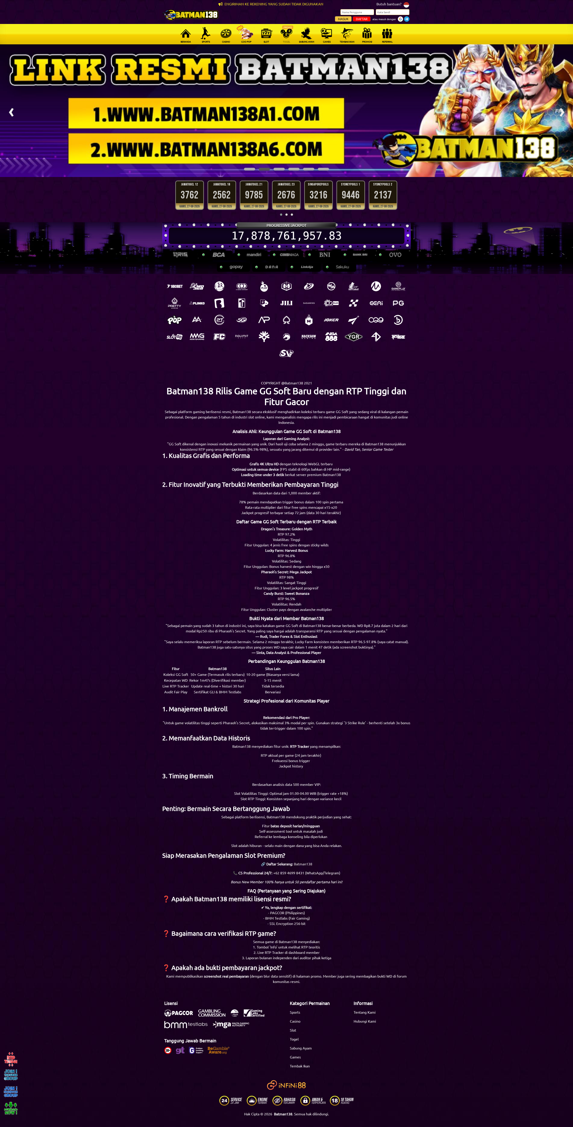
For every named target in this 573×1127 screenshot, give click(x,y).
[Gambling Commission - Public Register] (214, 1015)
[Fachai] (219, 336)
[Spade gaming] (286, 319)
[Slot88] (175, 336)
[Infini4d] (376, 336)
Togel (294, 1039)
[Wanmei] (331, 286)
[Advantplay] (264, 319)
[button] (249, 169)
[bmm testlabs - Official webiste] (188, 1027)
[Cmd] (197, 286)
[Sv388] (286, 353)
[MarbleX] (354, 303)
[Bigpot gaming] (264, 303)
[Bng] (398, 319)
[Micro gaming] (376, 286)
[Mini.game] (197, 303)
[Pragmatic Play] (264, 286)
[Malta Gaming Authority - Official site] (233, 1027)
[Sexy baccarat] (354, 286)
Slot (293, 1030)
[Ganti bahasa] (406, 4)
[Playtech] (309, 286)
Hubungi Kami (365, 1021)
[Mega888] (331, 336)
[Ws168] (398, 336)
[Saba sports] (219, 286)
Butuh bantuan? (388, 4)
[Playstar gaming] (354, 319)
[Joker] (331, 319)
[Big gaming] (219, 303)
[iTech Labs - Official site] (237, 1015)
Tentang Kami (365, 1012)
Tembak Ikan (300, 1066)
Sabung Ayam (301, 1048)
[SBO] (175, 286)
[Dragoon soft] (286, 336)
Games (295, 1057)
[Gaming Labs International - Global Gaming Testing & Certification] (256, 1015)
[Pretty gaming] (175, 303)
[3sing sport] (242, 286)
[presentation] (11, 110)
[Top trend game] (242, 303)
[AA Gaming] (197, 319)
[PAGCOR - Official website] (180, 1015)
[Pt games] (219, 319)
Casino (295, 1021)
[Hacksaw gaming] (309, 336)
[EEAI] (376, 303)
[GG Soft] (286, 286)
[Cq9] (376, 319)
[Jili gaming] (286, 303)
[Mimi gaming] (197, 336)
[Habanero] (309, 319)
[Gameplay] (398, 286)
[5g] (242, 319)
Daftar (362, 19)
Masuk (343, 19)
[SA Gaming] (309, 303)
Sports (295, 1012)
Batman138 (303, 864)
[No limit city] (242, 336)
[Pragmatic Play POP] (175, 319)
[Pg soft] (398, 303)
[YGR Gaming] (354, 336)
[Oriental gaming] (331, 303)
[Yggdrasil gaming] (264, 336)
